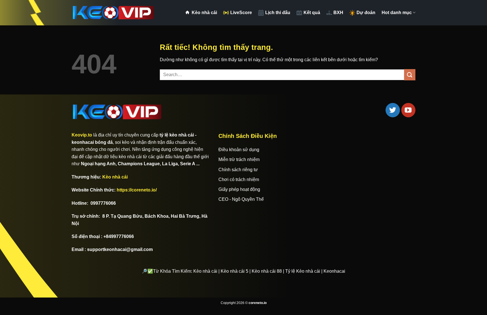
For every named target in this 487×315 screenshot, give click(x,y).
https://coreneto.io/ (137, 190)
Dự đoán (366, 12)
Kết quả (312, 12)
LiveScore (241, 12)
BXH (338, 12)
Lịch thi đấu (277, 12)
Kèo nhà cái (204, 12)
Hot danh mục (397, 12)
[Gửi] (409, 74)
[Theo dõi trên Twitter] (393, 110)
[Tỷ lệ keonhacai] (114, 13)
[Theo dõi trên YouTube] (408, 110)
